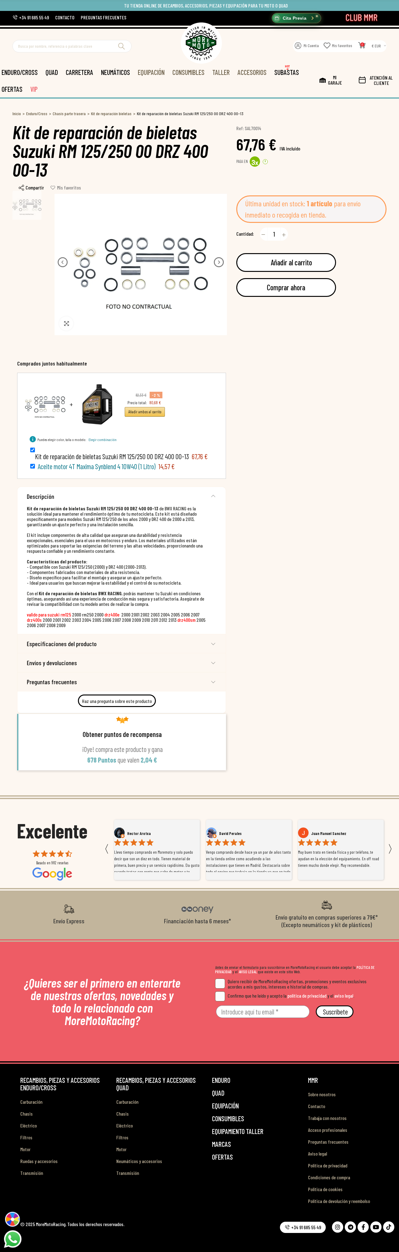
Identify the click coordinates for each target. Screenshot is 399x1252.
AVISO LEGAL (248, 971)
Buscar (122, 46)
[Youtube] (376, 1227)
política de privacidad (306, 996)
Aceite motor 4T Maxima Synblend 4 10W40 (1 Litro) (97, 466)
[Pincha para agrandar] (66, 324)
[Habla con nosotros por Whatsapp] (12, 1239)
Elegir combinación (103, 439)
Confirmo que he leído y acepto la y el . (291, 995)
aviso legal (343, 996)
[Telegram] (350, 1227)
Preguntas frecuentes (52, 681)
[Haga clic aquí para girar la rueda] (12, 1219)
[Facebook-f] (363, 1227)
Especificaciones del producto (62, 643)
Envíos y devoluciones (52, 662)
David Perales (138, 833)
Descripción (40, 496)
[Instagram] (337, 1227)
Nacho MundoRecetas (329, 833)
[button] (30, 17)
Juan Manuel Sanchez (236, 833)
